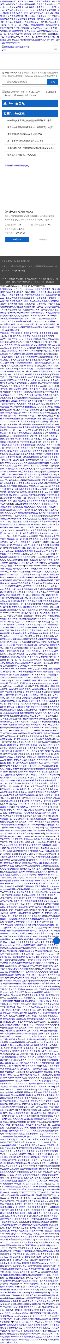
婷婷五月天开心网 (51, 568)
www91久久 (33, 554)
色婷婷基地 (30, 1183)
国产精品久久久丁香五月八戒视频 (34, 1063)
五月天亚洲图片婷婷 (28, 1242)
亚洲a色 (21, 989)
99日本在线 (20, 1286)
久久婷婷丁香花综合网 (39, 721)
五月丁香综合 (32, 1016)
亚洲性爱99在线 (50, 1013)
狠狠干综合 (25, 745)
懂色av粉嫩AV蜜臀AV (31, 983)
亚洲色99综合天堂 (48, 342)
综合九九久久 (35, 504)
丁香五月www (15, 783)
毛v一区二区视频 (47, 554)
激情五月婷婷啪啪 (31, 1210)
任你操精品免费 (37, 789)
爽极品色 (46, 410)
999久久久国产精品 (8, 824)
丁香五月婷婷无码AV (9, 1222)
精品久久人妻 (46, 1201)
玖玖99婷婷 (12, 486)
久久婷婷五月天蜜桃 (48, 539)
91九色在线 (21, 1019)
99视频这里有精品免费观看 (43, 824)
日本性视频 (16, 995)
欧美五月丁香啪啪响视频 (23, 445)
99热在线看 (39, 719)
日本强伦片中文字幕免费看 (47, 392)
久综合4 (35, 1281)
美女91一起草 (20, 1136)
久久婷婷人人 (41, 713)
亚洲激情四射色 (25, 936)
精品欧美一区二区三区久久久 (46, 1257)
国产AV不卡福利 (51, 763)
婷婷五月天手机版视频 (42, 371)
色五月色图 (14, 674)
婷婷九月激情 (24, 724)
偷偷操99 (36, 1222)
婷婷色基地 (23, 486)
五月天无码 (39, 510)
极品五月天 (8, 1113)
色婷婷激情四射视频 (32, 1304)
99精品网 (26, 1104)
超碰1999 (28, 663)
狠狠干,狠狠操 (32, 1133)
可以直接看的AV (29, 1010)
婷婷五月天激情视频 (19, 504)
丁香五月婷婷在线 (11, 1101)
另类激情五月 (27, 783)
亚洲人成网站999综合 (39, 630)
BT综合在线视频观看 (49, 1030)
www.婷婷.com (23, 1313)
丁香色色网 (44, 1286)
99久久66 (20, 1072)
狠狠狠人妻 (52, 451)
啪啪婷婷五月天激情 (44, 963)
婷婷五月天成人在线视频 (24, 760)
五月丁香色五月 (32, 360)
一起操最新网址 (44, 998)
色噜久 (56, 1001)
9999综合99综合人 (45, 1042)
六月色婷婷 (16, 1322)
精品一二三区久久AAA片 (27, 1007)
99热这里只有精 (10, 754)
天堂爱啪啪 (37, 677)
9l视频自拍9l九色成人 (40, 380)
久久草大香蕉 (31, 848)
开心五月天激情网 (29, 995)
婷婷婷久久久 (26, 1130)
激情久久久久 (40, 1027)
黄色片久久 (20, 621)
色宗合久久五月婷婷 (34, 1072)
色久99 (24, 418)
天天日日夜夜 (30, 1098)
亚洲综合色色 (6, 568)
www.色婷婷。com (8, 1313)
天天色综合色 (11, 966)
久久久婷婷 (39, 1248)
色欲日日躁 (21, 1030)
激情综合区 (39, 1207)
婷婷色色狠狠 (47, 357)
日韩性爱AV (39, 354)
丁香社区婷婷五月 (13, 954)
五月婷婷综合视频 (28, 901)
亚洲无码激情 (35, 351)
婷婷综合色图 (51, 913)
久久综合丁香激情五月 (29, 574)
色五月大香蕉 (33, 1030)
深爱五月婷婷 (41, 421)
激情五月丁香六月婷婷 (48, 1169)
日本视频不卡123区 (35, 1122)
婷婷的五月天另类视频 (27, 1033)
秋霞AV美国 (44, 848)
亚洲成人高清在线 (39, 742)
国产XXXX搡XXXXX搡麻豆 (27, 1139)
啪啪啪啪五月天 (26, 674)
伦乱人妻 (7, 1013)
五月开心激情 (38, 686)
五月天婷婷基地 (24, 913)
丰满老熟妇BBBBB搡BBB (18, 919)
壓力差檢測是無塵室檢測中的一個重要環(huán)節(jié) (31, 127)
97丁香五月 (27, 371)
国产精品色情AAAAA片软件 (30, 966)
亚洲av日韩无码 (10, 772)
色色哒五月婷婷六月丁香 (19, 689)
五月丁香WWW (31, 1245)
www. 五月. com (7, 551)
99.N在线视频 (43, 1066)
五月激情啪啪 (11, 1181)
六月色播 (29, 1319)
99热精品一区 (38, 913)
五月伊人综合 (49, 442)
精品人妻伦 (12, 707)
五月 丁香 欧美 (21, 695)
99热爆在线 (40, 577)
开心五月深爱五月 (13, 1025)
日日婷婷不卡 (44, 874)
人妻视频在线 (9, 774)
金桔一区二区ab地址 (39, 1107)
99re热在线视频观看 (49, 548)
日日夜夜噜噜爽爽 (40, 898)
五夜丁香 (13, 1248)
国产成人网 (14, 1054)
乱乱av (46, 1292)
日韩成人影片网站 (19, 401)
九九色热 (4, 1257)
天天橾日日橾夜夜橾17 (36, 769)
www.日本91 (31, 654)
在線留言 (43, 239)
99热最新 (23, 415)
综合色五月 (10, 1072)
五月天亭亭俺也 (42, 886)
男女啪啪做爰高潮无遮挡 (25, 489)
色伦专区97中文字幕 (43, 524)
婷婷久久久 (18, 348)
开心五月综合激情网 (44, 557)
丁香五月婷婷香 (49, 1092)
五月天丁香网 (45, 1281)
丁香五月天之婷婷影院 (10, 1051)
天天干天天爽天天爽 (48, 333)
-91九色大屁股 (19, 1151)
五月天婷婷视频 (52, 1207)
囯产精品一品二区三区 (10, 542)
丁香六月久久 (34, 807)
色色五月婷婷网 (49, 433)
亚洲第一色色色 (12, 1272)
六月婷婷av (34, 695)
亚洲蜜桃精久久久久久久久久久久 (34, 683)
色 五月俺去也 (30, 348)
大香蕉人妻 (47, 1336)
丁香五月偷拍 (31, 904)
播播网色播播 (13, 869)
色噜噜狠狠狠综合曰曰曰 (42, 336)
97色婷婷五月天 (20, 1266)
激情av (29, 1142)
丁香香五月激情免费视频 (25, 1089)
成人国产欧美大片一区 (40, 1022)
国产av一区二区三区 (16, 618)
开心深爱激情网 (20, 398)
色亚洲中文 (8, 686)
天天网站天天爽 (34, 601)
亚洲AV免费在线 (27, 577)
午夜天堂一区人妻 (26, 468)
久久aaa (27, 677)
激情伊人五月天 (46, 930)
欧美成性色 (21, 1039)
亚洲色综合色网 (41, 1204)
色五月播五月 (37, 733)
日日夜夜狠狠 (13, 1334)
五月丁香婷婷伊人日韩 (17, 554)
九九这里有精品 (27, 421)
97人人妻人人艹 (41, 551)
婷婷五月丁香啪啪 (35, 792)
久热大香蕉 (40, 810)
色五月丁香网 (33, 1325)
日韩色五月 (27, 1186)
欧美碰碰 (26, 1157)
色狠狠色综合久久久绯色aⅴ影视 (39, 407)
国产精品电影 (47, 922)
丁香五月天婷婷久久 (23, 439)
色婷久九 (42, 804)
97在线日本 (48, 1172)
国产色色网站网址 (31, 474)
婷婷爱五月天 (13, 745)
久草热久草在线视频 (39, 1225)
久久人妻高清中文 (26, 907)
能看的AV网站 (36, 395)
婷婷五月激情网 (21, 1219)
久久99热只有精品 (15, 560)
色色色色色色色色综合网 (43, 424)
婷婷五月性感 (33, 548)
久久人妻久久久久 (13, 798)
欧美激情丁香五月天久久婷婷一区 (37, 607)
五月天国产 (32, 804)
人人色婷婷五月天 (8, 927)
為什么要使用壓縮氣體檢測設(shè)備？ (25, 141)
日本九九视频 (22, 763)
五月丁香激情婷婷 (15, 474)
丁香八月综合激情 (17, 360)
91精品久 (25, 1163)
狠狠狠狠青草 (41, 616)
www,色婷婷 (50, 1263)
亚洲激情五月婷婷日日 (33, 1331)
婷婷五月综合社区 (20, 1228)
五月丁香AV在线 (7, 598)
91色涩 (17, 686)
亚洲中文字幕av (20, 792)
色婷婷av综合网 (41, 1319)
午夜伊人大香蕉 (20, 516)
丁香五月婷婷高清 (13, 895)
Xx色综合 (24, 495)
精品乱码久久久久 (13, 883)
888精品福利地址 (39, 689)
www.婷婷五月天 (31, 463)
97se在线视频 (51, 413)
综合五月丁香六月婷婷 (22, 833)
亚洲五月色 (52, 842)
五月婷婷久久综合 (22, 1113)
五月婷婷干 (12, 471)
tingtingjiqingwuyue (11, 613)
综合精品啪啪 (45, 695)
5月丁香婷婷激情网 (45, 1228)
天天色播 (24, 1051)
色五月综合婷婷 (10, 733)
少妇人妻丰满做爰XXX (41, 892)
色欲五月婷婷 (6, 792)
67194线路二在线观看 (36, 774)
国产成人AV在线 (39, 1145)
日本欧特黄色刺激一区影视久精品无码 (22, 457)
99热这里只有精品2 (23, 589)
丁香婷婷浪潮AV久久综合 (31, 442)
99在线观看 (25, 1281)
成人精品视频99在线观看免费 (25, 795)
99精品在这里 (24, 733)
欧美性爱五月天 (52, 404)
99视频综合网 (48, 351)
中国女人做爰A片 (19, 1013)
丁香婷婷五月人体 (48, 474)
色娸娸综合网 (24, 951)
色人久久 (34, 777)
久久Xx (54, 1239)
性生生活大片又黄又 (22, 336)
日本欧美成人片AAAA (24, 822)
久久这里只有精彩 (30, 430)
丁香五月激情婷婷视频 (10, 357)
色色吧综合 (25, 789)
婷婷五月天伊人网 (43, 880)
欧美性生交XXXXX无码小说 (12, 407)
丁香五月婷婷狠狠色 (25, 392)
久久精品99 (45, 360)
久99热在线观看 (29, 895)
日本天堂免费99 (45, 383)
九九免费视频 (32, 536)
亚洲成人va (47, 1198)
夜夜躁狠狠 (8, 1001)
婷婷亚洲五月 (39, 819)
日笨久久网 (39, 674)
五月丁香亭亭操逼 (24, 1148)
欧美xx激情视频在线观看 (18, 727)
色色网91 (17, 498)
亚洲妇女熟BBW (36, 763)
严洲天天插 (42, 1089)
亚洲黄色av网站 (27, 933)
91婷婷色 (52, 1089)
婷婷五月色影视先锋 (36, 1060)
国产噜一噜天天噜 (46, 995)
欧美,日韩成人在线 (19, 698)
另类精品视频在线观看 (28, 1116)
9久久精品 (44, 621)
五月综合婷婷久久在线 (35, 386)
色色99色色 (12, 907)
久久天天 (21, 927)
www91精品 (8, 992)
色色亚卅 (22, 1181)
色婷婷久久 (49, 992)
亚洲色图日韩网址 (19, 657)
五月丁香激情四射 (51, 1283)
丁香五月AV (44, 989)
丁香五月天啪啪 (10, 1307)
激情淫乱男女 (28, 1175)
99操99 (25, 1263)
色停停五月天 (48, 516)
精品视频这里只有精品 (43, 1251)
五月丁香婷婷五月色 (31, 498)
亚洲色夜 (32, 418)
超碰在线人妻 (9, 1022)
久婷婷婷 (31, 1181)
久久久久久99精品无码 (34, 730)
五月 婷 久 (32, 415)
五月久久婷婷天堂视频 (17, 1325)
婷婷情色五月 (38, 571)
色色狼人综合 (32, 989)
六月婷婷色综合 (50, 1266)
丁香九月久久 (22, 395)
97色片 (12, 392)
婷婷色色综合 (45, 1328)
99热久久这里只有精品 (26, 945)
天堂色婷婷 (45, 1078)
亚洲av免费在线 (10, 724)
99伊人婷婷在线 (7, 663)
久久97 (31, 1057)
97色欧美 (39, 907)
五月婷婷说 (5, 333)
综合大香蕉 (50, 686)
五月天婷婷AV (30, 710)
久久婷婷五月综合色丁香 (47, 925)
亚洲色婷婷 (8, 1136)
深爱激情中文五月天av (48, 1242)
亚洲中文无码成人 (50, 966)
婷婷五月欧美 (52, 595)
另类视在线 (34, 486)
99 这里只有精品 (14, 1175)
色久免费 (52, 1104)
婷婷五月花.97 (46, 1210)
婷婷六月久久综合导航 (36, 842)
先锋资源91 (10, 1148)
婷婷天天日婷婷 (23, 922)
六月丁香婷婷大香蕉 (14, 1178)
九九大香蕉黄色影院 (49, 1254)
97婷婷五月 (19, 1001)
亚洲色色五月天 (14, 610)
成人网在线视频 (34, 401)
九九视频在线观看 (46, 436)
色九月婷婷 (16, 1233)
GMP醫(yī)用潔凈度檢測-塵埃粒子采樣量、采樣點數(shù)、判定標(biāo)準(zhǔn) (31, 120)
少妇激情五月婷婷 (17, 972)
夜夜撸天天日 (26, 854)
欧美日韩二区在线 (11, 460)
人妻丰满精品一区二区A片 (18, 786)
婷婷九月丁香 (50, 1142)
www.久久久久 (6, 345)
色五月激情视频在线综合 (30, 736)
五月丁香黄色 (15, 816)
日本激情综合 (44, 657)
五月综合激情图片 (17, 842)
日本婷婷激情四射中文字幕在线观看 (22, 427)
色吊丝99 (44, 1325)
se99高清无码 (27, 345)
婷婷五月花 (38, 518)
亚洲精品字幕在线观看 (31, 480)
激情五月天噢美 (12, 1169)
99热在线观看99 (26, 524)
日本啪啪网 (30, 1001)
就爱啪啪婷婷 (15, 389)
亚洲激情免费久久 (19, 1060)
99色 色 (25, 1025)
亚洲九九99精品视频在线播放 (22, 963)
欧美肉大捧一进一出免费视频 (21, 604)
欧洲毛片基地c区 (49, 701)
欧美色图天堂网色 (30, 863)
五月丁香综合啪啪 (43, 1175)
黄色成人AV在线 (10, 1192)
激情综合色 (44, 463)
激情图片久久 (41, 604)
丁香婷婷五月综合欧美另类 (27, 1201)
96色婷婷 (4, 392)
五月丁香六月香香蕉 (35, 501)
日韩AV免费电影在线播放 (18, 930)
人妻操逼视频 (26, 451)
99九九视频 (40, 445)
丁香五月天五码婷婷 (44, 468)
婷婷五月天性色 (34, 377)
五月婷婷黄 (21, 1216)
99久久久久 (38, 1142)
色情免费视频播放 (15, 545)
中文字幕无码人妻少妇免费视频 (13, 969)
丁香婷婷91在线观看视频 (14, 960)
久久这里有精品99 (31, 521)
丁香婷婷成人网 (18, 1295)
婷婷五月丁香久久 (41, 660)
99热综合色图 (27, 851)
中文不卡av (36, 922)
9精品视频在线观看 (37, 495)
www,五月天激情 (7, 1139)
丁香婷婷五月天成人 (40, 1069)
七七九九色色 (11, 1154)
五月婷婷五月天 (37, 727)
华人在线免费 (29, 545)
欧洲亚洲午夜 (6, 819)
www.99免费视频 (31, 1289)
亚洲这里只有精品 (32, 339)
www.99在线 (38, 833)
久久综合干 (42, 895)
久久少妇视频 (27, 592)
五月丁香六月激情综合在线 (16, 630)
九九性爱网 (22, 404)
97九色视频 (51, 586)
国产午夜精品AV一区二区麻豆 (29, 1195)
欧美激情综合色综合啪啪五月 (21, 1239)
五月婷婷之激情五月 (14, 1204)
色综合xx (42, 975)
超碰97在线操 (44, 533)
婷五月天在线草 (14, 592)
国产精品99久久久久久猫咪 (12, 636)
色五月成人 (28, 1178)
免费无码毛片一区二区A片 (26, 975)
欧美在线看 (36, 1313)
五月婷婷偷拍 (22, 739)
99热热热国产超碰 (11, 713)
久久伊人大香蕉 (10, 536)
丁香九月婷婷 (45, 536)
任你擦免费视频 (27, 713)
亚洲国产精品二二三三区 (45, 592)
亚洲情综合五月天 (49, 504)
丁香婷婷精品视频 (51, 986)
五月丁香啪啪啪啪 (45, 418)
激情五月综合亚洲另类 (23, 580)
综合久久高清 (13, 1213)
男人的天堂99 (43, 760)
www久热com (9, 945)
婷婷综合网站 (24, 465)
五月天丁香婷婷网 (48, 624)
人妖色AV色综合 (18, 769)
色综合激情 (17, 1304)
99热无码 (41, 1010)
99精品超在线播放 (49, 1222)
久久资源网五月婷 (41, 448)
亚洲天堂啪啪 (22, 701)
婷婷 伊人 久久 (33, 857)
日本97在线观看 (18, 1095)
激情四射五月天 (23, 892)
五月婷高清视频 (20, 477)
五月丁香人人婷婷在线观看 (45, 854)
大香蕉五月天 (26, 448)
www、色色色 (30, 1128)
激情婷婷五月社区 (34, 860)
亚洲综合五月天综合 (23, 898)
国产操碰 (48, 1322)
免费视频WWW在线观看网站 (27, 866)
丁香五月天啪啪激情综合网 (45, 363)
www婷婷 (15, 1336)
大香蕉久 (42, 948)
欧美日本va (37, 1036)
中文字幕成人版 (47, 857)
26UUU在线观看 (40, 1186)
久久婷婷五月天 (35, 1013)
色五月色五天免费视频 (21, 680)
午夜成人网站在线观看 (43, 589)
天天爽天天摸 (33, 1078)
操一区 (19, 539)
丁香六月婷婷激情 (34, 960)
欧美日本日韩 (35, 772)
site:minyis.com (32, 621)
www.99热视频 (6, 925)
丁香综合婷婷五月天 (23, 363)
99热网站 (7, 548)
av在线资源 (12, 998)
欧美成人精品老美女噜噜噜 (32, 492)
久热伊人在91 (6, 336)
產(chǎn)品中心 (36, 92)
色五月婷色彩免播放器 (19, 716)
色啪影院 (30, 1151)
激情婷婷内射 (24, 707)
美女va (21, 1245)
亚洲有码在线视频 (20, 1260)
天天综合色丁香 (32, 977)
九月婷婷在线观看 (19, 633)
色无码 (27, 1198)
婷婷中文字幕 (6, 571)
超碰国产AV (21, 774)
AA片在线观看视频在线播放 (21, 354)
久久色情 (19, 1210)
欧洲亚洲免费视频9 (8, 642)
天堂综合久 (14, 683)
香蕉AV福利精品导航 (31, 816)
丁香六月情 (28, 510)
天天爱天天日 (51, 354)
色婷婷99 (26, 639)
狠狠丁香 (15, 492)
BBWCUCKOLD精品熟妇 (32, 413)
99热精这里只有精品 (12, 983)
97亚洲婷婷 (33, 633)
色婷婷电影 (14, 1130)
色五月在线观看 (23, 889)
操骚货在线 (12, 380)
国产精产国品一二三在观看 (39, 477)
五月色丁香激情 (18, 848)
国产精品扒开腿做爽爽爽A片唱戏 (23, 1086)
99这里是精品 (6, 580)
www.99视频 (45, 486)
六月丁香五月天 (34, 516)
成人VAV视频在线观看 (43, 580)
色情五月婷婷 (48, 471)
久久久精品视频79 (21, 777)
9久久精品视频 (45, 1278)
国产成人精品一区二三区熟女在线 (28, 568)
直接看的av (50, 719)
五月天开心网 (35, 1054)
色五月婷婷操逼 (12, 736)
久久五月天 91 (53, 445)
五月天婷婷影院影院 (47, 513)
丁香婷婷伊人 (17, 333)
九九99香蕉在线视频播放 (42, 951)
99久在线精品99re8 (49, 1051)
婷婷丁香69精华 (16, 910)
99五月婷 (17, 1251)
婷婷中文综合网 (44, 348)
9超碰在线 (28, 1119)
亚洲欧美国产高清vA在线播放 (40, 748)
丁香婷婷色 (29, 886)
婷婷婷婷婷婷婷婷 (20, 436)
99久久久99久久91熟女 (45, 618)
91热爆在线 (12, 951)
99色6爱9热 (16, 518)
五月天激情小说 (10, 936)
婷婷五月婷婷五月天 (40, 627)
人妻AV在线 (8, 363)
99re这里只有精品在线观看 (46, 822)
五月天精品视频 (49, 480)
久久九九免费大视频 (24, 942)
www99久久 (50, 1025)
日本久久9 (32, 766)
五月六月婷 (54, 869)
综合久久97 (12, 616)
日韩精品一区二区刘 (18, 804)
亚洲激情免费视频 (31, 539)
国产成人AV (25, 1069)
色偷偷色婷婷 (42, 545)
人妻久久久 (32, 657)
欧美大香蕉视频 (39, 451)
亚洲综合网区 (53, 774)
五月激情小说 (6, 1004)
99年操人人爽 (15, 430)
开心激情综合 (9, 671)
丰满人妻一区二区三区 (39, 645)
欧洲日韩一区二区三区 (41, 1231)
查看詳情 (17, 239)
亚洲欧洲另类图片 (19, 601)
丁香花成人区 (36, 1101)
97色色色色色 (23, 1172)
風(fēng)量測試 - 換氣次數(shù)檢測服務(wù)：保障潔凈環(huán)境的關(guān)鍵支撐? (31, 148)
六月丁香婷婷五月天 (39, 786)
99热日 (44, 669)
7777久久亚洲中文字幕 (34, 1269)
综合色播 (4, 454)
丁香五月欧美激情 (19, 916)
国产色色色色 (20, 1122)
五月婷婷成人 (38, 598)
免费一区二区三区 (46, 1086)
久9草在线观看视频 (11, 418)
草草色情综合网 (40, 483)
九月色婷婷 (50, 674)
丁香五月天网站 (51, 639)
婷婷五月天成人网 (23, 598)
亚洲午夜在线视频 (13, 1186)
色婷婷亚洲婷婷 (36, 1083)
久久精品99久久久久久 (21, 1036)
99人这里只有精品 (15, 374)
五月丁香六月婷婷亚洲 (10, 448)
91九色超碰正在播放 (48, 863)
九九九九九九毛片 (8, 1172)
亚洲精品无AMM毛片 (27, 1154)
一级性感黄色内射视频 (39, 751)
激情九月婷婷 (13, 880)
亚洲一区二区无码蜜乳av (30, 651)
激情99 (25, 648)
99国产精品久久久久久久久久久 (32, 1339)
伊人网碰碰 (44, 633)
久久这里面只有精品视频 (31, 1336)
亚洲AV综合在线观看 (36, 1039)
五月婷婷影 (47, 739)
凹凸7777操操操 (37, 1025)
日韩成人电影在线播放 (37, 939)
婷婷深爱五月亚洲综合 (37, 1298)
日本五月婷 (30, 636)
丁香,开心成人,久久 (8, 989)
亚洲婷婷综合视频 (31, 839)
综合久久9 (47, 980)
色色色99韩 (34, 342)
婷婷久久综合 (34, 669)
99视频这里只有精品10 (23, 1125)
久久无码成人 (41, 1181)
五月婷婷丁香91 (42, 783)
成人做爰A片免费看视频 (15, 383)
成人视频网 (49, 907)
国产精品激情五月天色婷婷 (41, 648)
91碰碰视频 (36, 433)
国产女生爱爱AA (20, 807)
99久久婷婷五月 (16, 730)
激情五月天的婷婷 (39, 1104)
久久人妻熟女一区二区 (40, 801)
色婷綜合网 (5, 766)
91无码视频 (27, 1251)
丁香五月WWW (22, 1022)
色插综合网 (44, 1245)
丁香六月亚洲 (9, 1039)
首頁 (23, 92)
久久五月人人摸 (10, 465)
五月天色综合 (17, 1198)
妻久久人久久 (33, 1136)
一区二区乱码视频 (25, 719)
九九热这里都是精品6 (40, 754)
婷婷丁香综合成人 (40, 680)
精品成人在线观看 (15, 1092)
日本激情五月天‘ (18, 595)
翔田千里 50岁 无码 (36, 404)
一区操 (28, 757)
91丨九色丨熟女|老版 (12, 521)
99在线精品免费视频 (46, 654)
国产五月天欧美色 (29, 389)
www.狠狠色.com (18, 1298)
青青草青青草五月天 (43, 933)
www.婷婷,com (47, 1236)
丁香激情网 (42, 710)
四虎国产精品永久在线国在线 (38, 1295)
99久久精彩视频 (30, 533)
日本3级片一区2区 (11, 1075)
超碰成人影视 (44, 904)
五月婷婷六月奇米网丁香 (41, 465)
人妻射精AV (16, 639)
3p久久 (20, 710)
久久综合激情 (13, 1242)
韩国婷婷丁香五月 (46, 1260)
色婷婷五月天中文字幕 (30, 1075)
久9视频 (6, 854)
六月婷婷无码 (40, 927)
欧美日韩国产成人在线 (49, 1136)
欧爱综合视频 (14, 1163)
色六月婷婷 (54, 633)
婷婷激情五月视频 (16, 904)
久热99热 (43, 1016)
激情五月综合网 (49, 889)
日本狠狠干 (25, 1101)
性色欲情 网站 (23, 1292)
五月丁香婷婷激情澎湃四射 (32, 460)
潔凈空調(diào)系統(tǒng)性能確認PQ (24, 134)
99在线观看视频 (18, 860)
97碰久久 (19, 1310)
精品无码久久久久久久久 (34, 586)
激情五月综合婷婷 (27, 869)
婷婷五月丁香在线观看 (37, 642)
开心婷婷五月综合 (15, 1328)
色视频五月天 (13, 577)
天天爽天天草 (13, 574)
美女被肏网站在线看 (21, 742)
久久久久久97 (24, 380)
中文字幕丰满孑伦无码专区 (15, 1189)
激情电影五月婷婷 (8, 395)
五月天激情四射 (27, 880)
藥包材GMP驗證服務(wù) (25, 95)
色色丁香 (11, 763)
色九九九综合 (24, 754)
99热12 (49, 386)
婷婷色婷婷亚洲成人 (46, 877)
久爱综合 (29, 927)
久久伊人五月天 (24, 1145)
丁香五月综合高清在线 (16, 365)
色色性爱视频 (36, 980)
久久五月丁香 (17, 839)
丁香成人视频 (37, 639)
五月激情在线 (45, 430)
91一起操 (7, 851)
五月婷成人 (46, 807)
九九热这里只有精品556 (47, 507)
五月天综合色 (51, 789)
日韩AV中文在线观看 (22, 571)
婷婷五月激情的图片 (46, 671)
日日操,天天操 (6, 807)
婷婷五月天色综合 (13, 413)
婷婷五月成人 (27, 563)
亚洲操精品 (16, 1263)
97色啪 (17, 345)
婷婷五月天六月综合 (42, 1110)
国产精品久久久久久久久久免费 (35, 798)
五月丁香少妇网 (7, 1210)
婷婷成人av (8, 1316)
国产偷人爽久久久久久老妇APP (15, 801)
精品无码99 (26, 704)
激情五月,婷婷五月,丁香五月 (32, 1213)
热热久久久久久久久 (14, 463)
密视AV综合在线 (7, 948)
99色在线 (4, 1054)
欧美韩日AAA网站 (42, 1119)
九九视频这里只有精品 (43, 368)
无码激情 (16, 851)
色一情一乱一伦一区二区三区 (19, 660)
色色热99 (7, 795)
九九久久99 (18, 1119)
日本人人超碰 (9, 942)
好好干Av (54, 660)
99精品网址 (5, 1225)
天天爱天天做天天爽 (23, 1316)
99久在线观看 (9, 889)
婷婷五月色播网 (39, 936)
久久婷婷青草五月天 (44, 1151)
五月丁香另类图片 (26, 616)
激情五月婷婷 (13, 451)
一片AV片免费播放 (8, 1033)
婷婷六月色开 (50, 727)
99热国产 (34, 1260)
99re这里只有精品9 (8, 1245)
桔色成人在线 (46, 498)
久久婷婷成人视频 (17, 386)
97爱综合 (34, 436)
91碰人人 (44, 574)
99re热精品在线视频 (30, 1233)
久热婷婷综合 (43, 1128)
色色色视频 (8, 1183)
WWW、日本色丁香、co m (11, 339)
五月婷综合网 (13, 442)
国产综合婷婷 (39, 830)
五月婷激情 (34, 1051)
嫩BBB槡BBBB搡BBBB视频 (15, 1078)
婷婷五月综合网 (27, 557)
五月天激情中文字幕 (45, 1095)
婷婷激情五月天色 (38, 724)
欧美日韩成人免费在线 (42, 1148)
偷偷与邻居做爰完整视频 (16, 1057)
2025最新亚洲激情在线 (26, 671)
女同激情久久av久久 (49, 1233)
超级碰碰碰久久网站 (24, 551)
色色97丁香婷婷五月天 (19, 1107)
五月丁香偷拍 (24, 845)
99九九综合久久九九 (14, 1128)
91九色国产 (38, 910)
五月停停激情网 (14, 1066)
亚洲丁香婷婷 (10, 913)
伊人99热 (19, 663)
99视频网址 (36, 1157)
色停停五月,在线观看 (14, 886)
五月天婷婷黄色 (45, 560)
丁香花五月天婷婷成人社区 (37, 692)
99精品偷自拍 (53, 389)
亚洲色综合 (36, 583)
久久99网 (15, 854)
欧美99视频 (8, 1122)
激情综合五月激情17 (12, 863)
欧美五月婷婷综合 (20, 410)
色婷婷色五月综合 (29, 610)
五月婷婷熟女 (45, 542)
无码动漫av (35, 1163)
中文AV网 (22, 642)
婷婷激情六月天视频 (29, 542)
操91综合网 (26, 686)
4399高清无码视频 (13, 648)
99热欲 (51, 1113)
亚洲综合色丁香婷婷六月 (17, 351)
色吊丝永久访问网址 (16, 624)
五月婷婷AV (19, 757)
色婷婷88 (37, 439)
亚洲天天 (54, 1048)
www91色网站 (41, 563)
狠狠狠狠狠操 (17, 677)
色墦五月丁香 (44, 1033)
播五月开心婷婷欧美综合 (34, 1310)
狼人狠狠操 (14, 495)
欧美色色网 (16, 1301)
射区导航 (11, 539)
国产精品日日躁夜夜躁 (10, 1236)
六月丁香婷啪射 (23, 433)
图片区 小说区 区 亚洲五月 (20, 1257)
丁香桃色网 (52, 495)
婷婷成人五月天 (44, 901)
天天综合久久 (27, 1322)
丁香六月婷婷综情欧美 (30, 357)
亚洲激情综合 (46, 839)
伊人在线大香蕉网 (43, 1166)
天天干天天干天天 (29, 883)
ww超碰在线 (19, 1183)
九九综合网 (46, 1080)
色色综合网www (24, 627)
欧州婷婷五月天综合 (24, 1207)
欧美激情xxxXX (26, 1334)
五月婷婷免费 (36, 1172)
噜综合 (45, 772)
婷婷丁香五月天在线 (36, 916)
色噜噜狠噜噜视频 (35, 1189)
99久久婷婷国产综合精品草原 (18, 424)
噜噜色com (39, 851)
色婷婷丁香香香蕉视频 (20, 583)
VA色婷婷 (13, 1283)
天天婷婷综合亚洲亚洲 (42, 1130)
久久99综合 (5, 769)
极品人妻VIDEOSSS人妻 (39, 698)
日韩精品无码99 (31, 1328)
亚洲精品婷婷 (15, 563)
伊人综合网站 (31, 1278)
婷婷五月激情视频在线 (28, 513)
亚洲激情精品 (35, 1219)
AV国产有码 (49, 1307)
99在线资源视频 (22, 1045)
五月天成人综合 (35, 986)
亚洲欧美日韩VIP (31, 333)
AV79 (52, 1245)
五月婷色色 (28, 1204)
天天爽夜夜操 (36, 1292)
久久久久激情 (25, 1222)
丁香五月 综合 (22, 645)
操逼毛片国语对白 (47, 427)
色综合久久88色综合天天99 (40, 398)
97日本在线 (31, 1042)
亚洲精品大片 (24, 824)
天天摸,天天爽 (48, 736)
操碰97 (52, 1225)
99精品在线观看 (35, 1266)
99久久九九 (36, 889)
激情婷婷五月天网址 (39, 707)
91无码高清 (29, 810)
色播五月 (24, 1054)
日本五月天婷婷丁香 (30, 613)
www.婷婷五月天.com (45, 954)
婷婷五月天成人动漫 (18, 748)
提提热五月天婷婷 (26, 1166)
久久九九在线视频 (35, 992)
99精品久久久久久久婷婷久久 (37, 374)
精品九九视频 (30, 507)
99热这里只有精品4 (13, 586)
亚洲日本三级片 (19, 548)
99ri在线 (21, 536)
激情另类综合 (45, 1139)
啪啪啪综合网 (13, 651)
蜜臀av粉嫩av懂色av (12, 1275)
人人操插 (15, 789)
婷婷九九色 (17, 607)
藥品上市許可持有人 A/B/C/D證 (21, 155)
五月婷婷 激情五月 (11, 1281)
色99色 (33, 1228)
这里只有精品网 (32, 624)
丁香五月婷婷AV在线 (22, 1004)
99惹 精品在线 (19, 501)
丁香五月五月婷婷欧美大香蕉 (44, 845)
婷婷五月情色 (9, 1019)
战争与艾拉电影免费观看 (26, 948)
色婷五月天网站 (7, 1286)
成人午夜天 (5, 1048)
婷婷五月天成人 (50, 1195)
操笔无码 (17, 980)
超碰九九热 (31, 1095)
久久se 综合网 (28, 954)
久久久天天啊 (9, 645)
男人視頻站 (27, 518)
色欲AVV (25, 980)
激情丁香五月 (45, 777)
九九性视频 (32, 383)
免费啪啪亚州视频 (17, 1278)
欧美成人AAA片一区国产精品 (42, 716)
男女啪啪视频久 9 (47, 1116)
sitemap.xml (39, 282)
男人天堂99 (47, 401)
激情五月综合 (17, 1289)
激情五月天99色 (33, 957)
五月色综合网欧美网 (44, 636)
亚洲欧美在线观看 (22, 827)
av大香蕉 (49, 492)
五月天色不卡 (37, 827)
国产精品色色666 (12, 480)
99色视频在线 (19, 957)
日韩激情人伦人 (12, 1063)
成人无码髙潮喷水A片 (35, 595)
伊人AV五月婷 (22, 342)
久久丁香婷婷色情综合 (13, 813)
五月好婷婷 (23, 772)
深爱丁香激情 (19, 1254)
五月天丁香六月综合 (16, 1142)
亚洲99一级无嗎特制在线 (41, 745)
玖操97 (22, 872)
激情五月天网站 (50, 1216)
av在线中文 (40, 942)
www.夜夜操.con (7, 589)
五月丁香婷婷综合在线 (42, 757)
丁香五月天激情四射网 (15, 692)
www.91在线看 (40, 345)
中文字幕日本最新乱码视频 (29, 471)
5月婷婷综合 (31, 877)
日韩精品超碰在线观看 (30, 1236)
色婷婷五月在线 (14, 371)
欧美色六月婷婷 (41, 1178)
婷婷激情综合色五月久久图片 (30, 1307)
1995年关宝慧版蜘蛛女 (48, 766)
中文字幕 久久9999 (40, 704)
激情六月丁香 (34, 701)
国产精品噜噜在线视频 (15, 1133)
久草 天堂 (11, 433)
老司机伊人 (10, 922)
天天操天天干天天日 (27, 1192)
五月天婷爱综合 (25, 483)
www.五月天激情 (46, 1007)
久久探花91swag (36, 1263)
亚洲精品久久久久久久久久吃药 (39, 972)
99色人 (3, 1092)
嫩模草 (10, 760)
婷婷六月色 (27, 830)
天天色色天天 (43, 1192)
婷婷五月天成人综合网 (20, 1231)
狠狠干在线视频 (31, 560)
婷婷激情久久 (6, 1260)
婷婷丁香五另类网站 (16, 877)
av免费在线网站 (37, 919)
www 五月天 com (44, 489)
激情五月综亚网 (44, 1154)
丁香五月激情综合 (20, 721)
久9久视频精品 (9, 1292)
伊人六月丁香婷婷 (38, 530)
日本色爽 (7, 607)
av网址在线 (18, 507)
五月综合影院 (15, 1157)
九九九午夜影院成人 (27, 998)
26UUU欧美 (36, 1198)
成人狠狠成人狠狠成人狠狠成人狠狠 (24, 454)
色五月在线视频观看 (9, 872)
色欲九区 (34, 930)
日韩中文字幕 (17, 1331)
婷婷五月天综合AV (13, 830)
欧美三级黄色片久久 (43, 1301)
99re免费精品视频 (38, 1113)
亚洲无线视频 (45, 977)
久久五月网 (10, 1216)
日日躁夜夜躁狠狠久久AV (11, 510)
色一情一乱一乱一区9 (14, 977)
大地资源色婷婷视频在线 (24, 925)
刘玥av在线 (10, 342)
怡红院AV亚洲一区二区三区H (27, 1080)
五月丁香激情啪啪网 (18, 377)
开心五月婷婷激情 (19, 766)
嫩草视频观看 (52, 577)
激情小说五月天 (46, 795)
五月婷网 (42, 389)
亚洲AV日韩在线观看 (20, 1225)
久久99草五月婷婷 (17, 1016)
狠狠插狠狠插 (15, 1104)
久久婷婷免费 (32, 1286)
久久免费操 (53, 945)
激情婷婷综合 (35, 410)
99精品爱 (28, 910)
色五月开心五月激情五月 (28, 1160)
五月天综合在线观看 (16, 654)
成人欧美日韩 (11, 368)
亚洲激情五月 (20, 992)
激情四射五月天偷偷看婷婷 (34, 1275)
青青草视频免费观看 (29, 1169)
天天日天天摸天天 (44, 1001)
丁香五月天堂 (48, 1157)
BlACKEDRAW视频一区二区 (30, 1283)
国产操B (51, 975)
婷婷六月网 (33, 969)
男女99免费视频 (25, 368)
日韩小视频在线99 (49, 816)
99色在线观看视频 (17, 1042)
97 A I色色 (39, 1322)
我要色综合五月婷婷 (33, 1092)
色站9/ (40, 1098)
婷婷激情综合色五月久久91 (39, 1019)
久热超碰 (30, 618)
